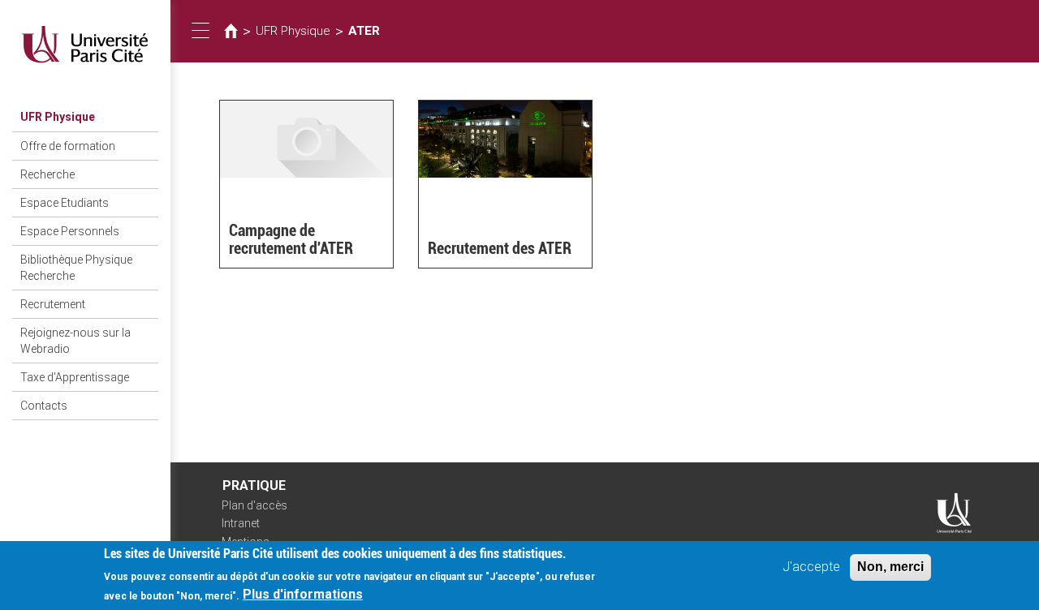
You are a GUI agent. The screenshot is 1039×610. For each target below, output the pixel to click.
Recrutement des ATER (499, 248)
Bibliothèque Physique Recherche (76, 267)
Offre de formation (67, 146)
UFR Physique (57, 116)
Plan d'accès (254, 505)
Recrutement (52, 304)
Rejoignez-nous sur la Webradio (75, 340)
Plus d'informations (303, 594)
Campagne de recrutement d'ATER (291, 239)
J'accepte (811, 566)
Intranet (241, 523)
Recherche (47, 174)
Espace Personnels (69, 231)
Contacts (43, 405)
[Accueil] (85, 44)
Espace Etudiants (64, 202)
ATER (364, 31)
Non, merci (890, 566)
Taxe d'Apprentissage (74, 377)
